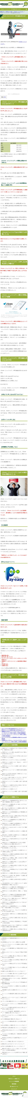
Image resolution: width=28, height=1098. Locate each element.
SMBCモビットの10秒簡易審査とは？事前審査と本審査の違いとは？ (14, 812)
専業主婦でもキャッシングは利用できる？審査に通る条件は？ (14, 1053)
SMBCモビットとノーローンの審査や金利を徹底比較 (14, 770)
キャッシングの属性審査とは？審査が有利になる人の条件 (14, 949)
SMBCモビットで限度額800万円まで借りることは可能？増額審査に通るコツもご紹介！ (14, 801)
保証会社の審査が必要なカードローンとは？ (13, 976)
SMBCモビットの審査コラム (14, 1078)
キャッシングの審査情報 (14, 1081)
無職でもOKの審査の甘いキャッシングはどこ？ (13, 971)
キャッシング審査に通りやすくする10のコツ (13, 1041)
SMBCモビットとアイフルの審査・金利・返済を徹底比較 (14, 782)
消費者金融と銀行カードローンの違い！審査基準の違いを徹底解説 (14, 979)
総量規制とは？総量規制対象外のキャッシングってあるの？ (14, 939)
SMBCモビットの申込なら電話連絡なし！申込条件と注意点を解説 (14, 922)
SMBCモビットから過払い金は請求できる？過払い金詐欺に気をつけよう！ (14, 753)
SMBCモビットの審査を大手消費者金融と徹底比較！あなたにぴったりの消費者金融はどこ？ (14, 895)
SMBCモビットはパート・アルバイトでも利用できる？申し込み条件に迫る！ (14, 910)
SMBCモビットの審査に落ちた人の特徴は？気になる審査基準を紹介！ (14, 930)
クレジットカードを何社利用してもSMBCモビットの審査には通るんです (14, 851)
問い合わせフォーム (14, 1086)
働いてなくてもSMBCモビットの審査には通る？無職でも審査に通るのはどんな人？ (14, 809)
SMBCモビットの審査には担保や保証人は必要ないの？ (14, 880)
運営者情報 (14, 1083)
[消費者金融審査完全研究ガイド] (14, 4)
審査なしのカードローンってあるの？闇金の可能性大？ (14, 953)
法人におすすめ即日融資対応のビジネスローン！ (14, 728)
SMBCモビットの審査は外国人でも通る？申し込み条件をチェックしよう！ (14, 866)
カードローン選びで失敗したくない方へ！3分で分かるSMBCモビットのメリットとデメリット (14, 778)
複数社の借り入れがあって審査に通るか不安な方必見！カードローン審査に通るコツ (14, 816)
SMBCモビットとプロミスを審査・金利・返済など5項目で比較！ (14, 766)
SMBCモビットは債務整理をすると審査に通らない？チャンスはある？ (14, 820)
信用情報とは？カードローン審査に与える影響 (13, 942)
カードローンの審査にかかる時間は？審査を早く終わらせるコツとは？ (14, 960)
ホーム (14, 1076)
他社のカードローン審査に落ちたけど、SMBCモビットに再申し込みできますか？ (14, 899)
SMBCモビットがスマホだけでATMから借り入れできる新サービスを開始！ (14, 756)
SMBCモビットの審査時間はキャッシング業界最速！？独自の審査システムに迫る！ (14, 907)
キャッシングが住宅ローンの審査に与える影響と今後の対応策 (14, 986)
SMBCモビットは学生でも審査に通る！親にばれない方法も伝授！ (14, 918)
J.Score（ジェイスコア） (19, 11)
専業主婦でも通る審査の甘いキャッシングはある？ (14, 1027)
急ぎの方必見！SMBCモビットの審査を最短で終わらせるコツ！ (14, 914)
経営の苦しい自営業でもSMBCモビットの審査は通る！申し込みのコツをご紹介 (14, 835)
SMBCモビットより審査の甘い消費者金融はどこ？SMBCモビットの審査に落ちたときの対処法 (14, 887)
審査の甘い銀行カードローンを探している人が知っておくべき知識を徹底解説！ (14, 1049)
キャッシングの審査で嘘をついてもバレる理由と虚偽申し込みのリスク (14, 968)
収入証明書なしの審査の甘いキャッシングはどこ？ (14, 1025)
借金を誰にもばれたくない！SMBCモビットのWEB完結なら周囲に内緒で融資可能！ (14, 926)
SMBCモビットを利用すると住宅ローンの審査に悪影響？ (14, 832)
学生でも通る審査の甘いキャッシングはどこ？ (13, 1046)
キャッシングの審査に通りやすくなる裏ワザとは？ (14, 973)
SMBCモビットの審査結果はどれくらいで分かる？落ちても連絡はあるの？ (14, 903)
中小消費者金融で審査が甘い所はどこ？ (12, 1019)
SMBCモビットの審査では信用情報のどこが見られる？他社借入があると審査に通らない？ (14, 824)
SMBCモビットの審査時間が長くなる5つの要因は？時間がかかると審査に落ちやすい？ (13, 843)
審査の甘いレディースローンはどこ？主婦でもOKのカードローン (14, 998)
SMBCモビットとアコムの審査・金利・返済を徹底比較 (14, 792)
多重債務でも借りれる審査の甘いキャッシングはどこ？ (14, 990)
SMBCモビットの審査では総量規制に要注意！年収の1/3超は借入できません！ (14, 855)
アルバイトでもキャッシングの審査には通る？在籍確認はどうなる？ (14, 945)
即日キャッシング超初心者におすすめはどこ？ (13, 730)
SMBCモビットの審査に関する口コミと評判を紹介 (14, 873)
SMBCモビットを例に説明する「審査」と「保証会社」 (14, 891)
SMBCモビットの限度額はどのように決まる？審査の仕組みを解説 (14, 870)
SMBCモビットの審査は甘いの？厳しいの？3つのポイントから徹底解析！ (14, 805)
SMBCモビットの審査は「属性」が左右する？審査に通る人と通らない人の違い (14, 858)
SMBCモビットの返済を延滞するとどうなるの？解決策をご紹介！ (14, 839)
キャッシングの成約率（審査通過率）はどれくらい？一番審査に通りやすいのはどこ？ (14, 1012)
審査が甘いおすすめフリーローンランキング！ (13, 1043)
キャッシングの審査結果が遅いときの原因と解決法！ (14, 1022)
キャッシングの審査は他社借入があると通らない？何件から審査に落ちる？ (14, 1008)
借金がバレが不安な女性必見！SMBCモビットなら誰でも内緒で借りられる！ (14, 774)
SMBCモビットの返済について (9, 789)
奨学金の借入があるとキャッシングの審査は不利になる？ (14, 1030)
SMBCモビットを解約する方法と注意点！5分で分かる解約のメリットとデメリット (14, 786)
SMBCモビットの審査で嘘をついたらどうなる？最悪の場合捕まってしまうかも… (14, 847)
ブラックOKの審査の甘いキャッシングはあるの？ (14, 1001)
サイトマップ (14, 1089)
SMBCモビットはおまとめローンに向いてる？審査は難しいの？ (14, 828)
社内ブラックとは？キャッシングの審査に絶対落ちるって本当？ (14, 1016)
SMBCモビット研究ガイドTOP (6, 11)
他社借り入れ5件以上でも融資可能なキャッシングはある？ (14, 1038)
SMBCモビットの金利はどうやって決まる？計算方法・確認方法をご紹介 (14, 749)
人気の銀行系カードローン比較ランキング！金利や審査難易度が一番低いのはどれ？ (14, 884)
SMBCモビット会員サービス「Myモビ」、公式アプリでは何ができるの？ (14, 763)
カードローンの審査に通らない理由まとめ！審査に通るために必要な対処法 (14, 956)
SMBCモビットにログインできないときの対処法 (14, 759)
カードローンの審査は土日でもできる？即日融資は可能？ (14, 964)
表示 (5, 97)
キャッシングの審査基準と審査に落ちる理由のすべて (14, 994)
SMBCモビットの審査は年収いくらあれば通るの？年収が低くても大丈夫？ (14, 862)
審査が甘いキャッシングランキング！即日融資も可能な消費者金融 (14, 983)
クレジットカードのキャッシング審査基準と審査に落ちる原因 (14, 1004)
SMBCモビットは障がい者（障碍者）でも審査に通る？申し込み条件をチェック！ (14, 876)
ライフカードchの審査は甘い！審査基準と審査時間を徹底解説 (14, 1034)
